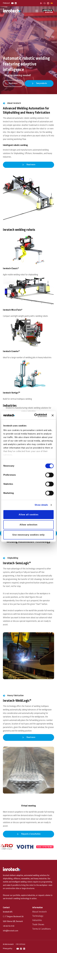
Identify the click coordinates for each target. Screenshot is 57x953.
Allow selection (28, 524)
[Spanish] (52, 3)
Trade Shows (38, 924)
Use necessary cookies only (28, 535)
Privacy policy (7, 949)
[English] (45, 3)
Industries (37, 920)
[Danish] (41, 3)
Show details (41, 505)
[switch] (49, 475)
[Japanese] (48, 3)
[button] (36, 11)
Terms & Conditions (41, 929)
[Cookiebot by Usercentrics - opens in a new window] (35, 415)
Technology (37, 916)
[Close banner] (53, 415)
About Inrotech (39, 911)
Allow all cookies (28, 514)
